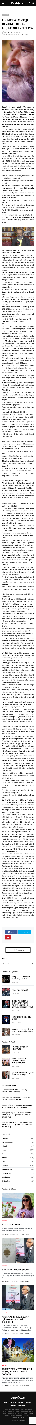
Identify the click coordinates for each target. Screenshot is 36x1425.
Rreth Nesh (12, 1403)
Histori (4, 1150)
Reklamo (28, 1403)
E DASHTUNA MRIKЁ (12, 1224)
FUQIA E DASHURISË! (20, 990)
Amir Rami (22, 1421)
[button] (3, 3)
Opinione (5, 1165)
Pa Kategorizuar (7, 1169)
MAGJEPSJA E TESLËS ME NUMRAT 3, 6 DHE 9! (21, 978)
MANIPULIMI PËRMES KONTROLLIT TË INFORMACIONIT (20, 1061)
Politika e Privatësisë (18, 1406)
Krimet (4, 1154)
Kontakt (20, 1403)
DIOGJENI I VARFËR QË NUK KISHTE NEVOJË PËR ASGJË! (22, 1030)
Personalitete (6, 1173)
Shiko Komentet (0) (18, 950)
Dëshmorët (5, 1138)
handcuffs (5, 1122)
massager (5, 1113)
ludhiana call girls (7, 1105)
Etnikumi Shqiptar (7, 1142)
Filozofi (4, 1146)
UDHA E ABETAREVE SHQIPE (16, 1269)
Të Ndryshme (6, 1177)
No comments (24, 34)
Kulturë (5, 15)
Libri (3, 1161)
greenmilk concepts (8, 1097)
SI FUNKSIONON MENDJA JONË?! (21, 1018)
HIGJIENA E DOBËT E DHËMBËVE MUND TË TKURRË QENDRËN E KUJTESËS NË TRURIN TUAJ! (22, 1004)
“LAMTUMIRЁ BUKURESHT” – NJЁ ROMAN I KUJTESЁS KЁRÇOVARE (16, 1319)
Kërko (32, 964)
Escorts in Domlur (7, 1090)
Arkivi (5, 1403)
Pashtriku (18, 3)
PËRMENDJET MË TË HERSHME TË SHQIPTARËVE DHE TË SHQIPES (17, 1371)
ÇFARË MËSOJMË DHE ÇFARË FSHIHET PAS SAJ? (23, 1074)
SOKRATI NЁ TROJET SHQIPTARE (20, 1048)
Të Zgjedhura (6, 1181)
